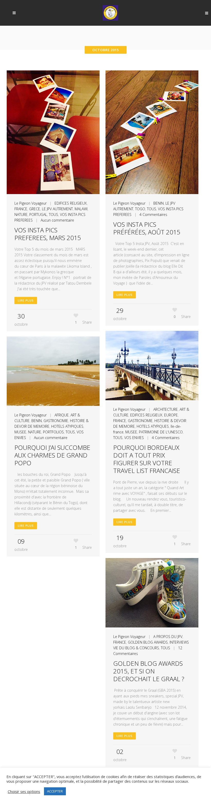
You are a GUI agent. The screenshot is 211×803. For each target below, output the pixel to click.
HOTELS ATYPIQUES (153, 426)
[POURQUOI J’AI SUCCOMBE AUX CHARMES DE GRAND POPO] (53, 371)
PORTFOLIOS (53, 432)
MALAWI (81, 208)
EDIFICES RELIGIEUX (71, 203)
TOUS (53, 214)
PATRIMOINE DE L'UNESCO (161, 432)
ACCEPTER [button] (55, 791)
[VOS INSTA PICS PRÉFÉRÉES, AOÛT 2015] (152, 132)
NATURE (21, 214)
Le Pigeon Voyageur (30, 203)
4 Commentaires (153, 214)
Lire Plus (26, 300)
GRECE (34, 208)
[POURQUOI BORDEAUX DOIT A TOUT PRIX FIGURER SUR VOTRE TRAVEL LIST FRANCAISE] (152, 365)
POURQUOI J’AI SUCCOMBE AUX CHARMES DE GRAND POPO (52, 455)
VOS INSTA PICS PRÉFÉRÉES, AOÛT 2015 (146, 228)
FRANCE (20, 208)
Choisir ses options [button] (24, 791)
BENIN (158, 203)
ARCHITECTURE (165, 409)
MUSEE (131, 432)
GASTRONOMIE (140, 420)
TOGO (140, 208)
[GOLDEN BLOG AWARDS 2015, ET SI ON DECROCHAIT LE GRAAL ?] (152, 593)
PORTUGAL (38, 214)
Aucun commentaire (57, 220)
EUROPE (171, 415)
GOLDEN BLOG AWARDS (148, 642)
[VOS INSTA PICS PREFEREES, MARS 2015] (53, 132)
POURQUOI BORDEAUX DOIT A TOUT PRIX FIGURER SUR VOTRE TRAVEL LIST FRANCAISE (146, 459)
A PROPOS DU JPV (167, 636)
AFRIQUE (62, 415)
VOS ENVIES (134, 437)
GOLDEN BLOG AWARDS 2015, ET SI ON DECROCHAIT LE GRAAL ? (148, 671)
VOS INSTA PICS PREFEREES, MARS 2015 (47, 234)
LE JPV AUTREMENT (57, 208)
